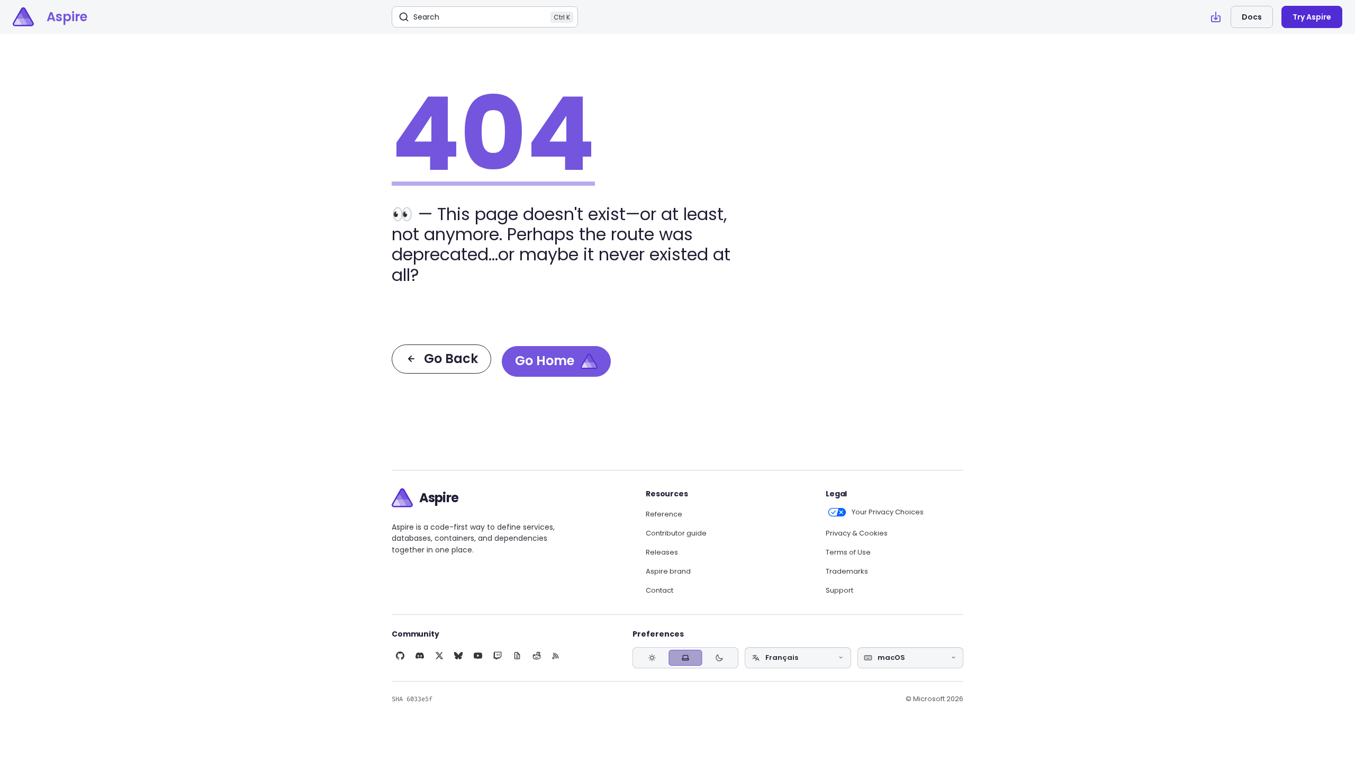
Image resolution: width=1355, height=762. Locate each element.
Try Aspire (1312, 17)
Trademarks (847, 571)
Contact (659, 590)
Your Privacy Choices (888, 512)
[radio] (652, 657)
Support (839, 590)
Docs (1252, 17)
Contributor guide (676, 533)
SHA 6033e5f (412, 699)
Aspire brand (668, 571)
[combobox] (798, 657)
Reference (664, 514)
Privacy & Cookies (857, 533)
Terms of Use (848, 552)
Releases (662, 552)
